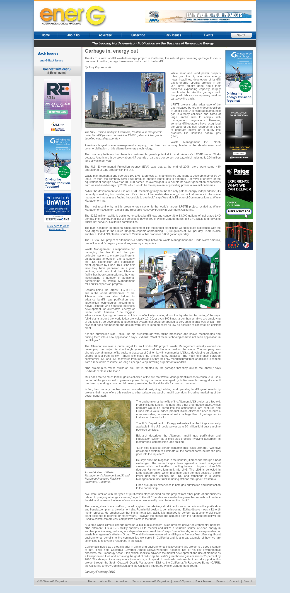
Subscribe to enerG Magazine (150, 581)
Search (248, 581)
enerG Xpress (182, 581)
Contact (234, 581)
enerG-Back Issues (51, 60)
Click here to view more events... (58, 228)
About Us (105, 581)
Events (220, 581)
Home (92, 581)
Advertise (122, 581)
